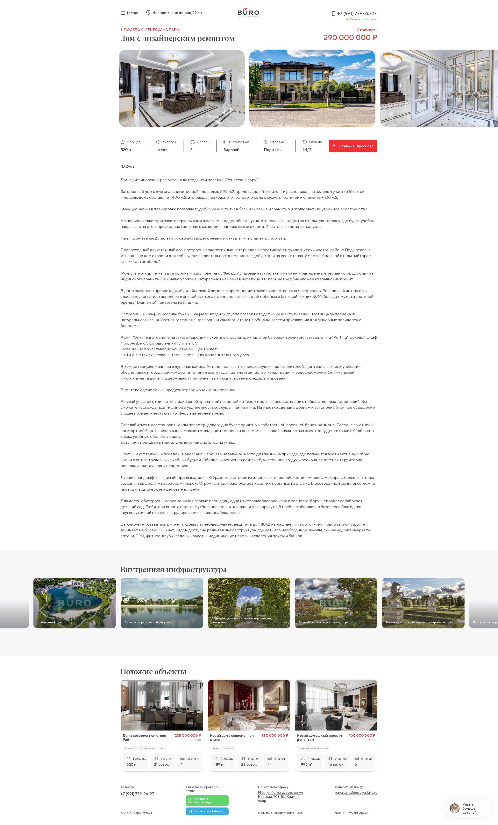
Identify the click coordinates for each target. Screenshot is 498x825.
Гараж (215, 747)
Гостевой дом (147, 747)
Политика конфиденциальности (281, 813)
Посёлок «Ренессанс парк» (152, 30)
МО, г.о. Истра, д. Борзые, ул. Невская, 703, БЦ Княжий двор (280, 796)
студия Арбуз (358, 813)
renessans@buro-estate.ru (356, 792)
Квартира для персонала (313, 747)
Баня (162, 747)
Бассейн (129, 747)
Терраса (228, 747)
